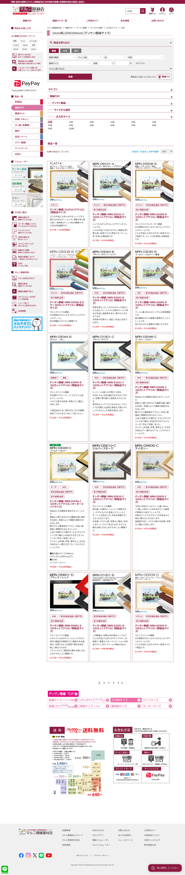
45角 (71, 125)
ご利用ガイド (92, 20)
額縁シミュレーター (100, 840)
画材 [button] (76, 50)
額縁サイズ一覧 (60, 20)
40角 (50, 125)
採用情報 (66, 844)
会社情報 (125, 20)
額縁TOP (27, 20)
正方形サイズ (111, 27)
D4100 (24, 49)
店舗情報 (66, 830)
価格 (95, 63)
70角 (133, 125)
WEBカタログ (98, 830)
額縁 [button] (54, 50)
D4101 (33, 49)
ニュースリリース (125, 840)
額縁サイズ (53, 63)
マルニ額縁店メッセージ (72, 835)
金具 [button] (65, 50)
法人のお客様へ (125, 835)
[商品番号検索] (142, 11)
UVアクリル (140, 63)
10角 (50, 122)
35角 (154, 122)
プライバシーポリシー (101, 855)
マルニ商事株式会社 (71, 840)
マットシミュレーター (101, 844)
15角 (71, 122)
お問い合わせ (157, 20)
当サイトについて (82, 855)
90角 (50, 128)
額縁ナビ (166, 76)
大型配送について (152, 835)
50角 (92, 125)
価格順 (135, 151)
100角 (71, 128)
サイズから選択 (96, 27)
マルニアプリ (97, 835)
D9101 (25, 45)
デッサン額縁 (81, 27)
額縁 (15, 40)
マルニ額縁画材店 (54, 27)
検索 (70, 76)
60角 (112, 125)
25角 (112, 122)
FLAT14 (16, 45)
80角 (154, 125)
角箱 (33, 45)
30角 (133, 122)
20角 (92, 122)
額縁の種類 (53, 57)
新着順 (143, 151)
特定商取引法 (150, 844)
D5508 (15, 49)
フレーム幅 (82, 57)
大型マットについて (152, 840)
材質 (130, 57)
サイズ (23, 40)
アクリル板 (32, 40)
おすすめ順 (153, 151)
